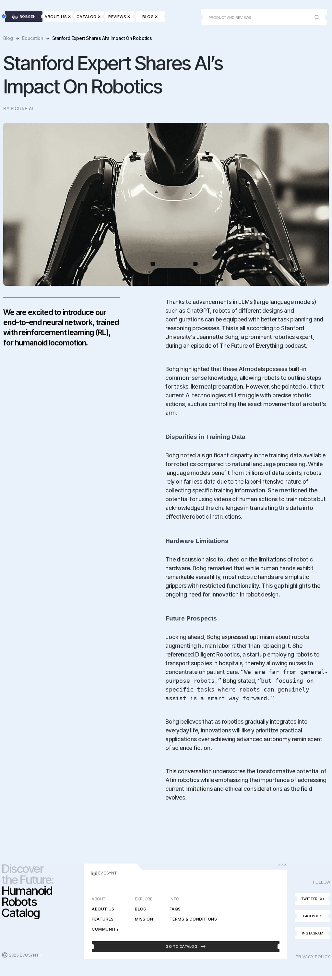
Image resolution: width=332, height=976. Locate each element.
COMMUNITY (105, 929)
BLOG (140, 909)
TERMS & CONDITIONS (193, 919)
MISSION (144, 919)
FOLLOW (321, 882)
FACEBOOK (312, 916)
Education (32, 38)
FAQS (175, 909)
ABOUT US (103, 909)
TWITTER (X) (312, 899)
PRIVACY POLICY (313, 957)
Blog (8, 38)
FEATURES (103, 919)
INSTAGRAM (312, 933)
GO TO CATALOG (181, 946)
